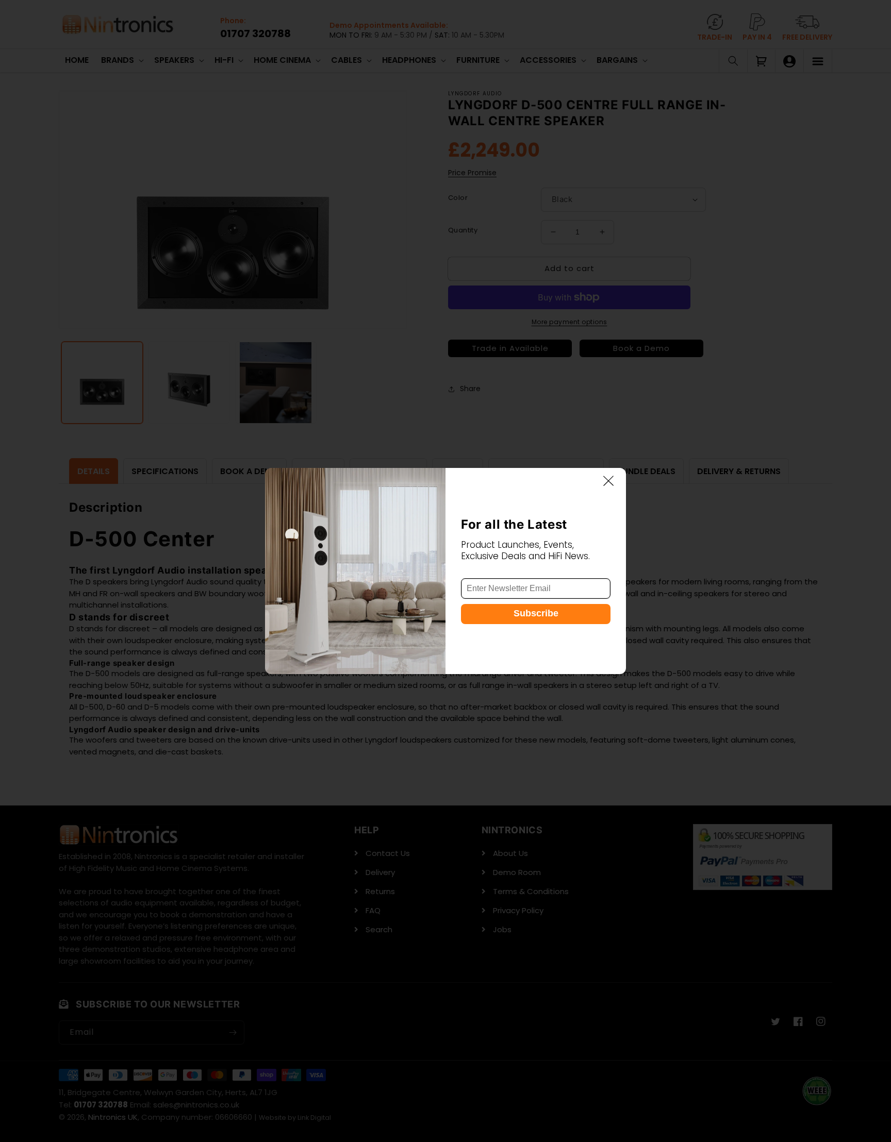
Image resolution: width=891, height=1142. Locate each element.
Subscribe (536, 614)
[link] (355, 571)
